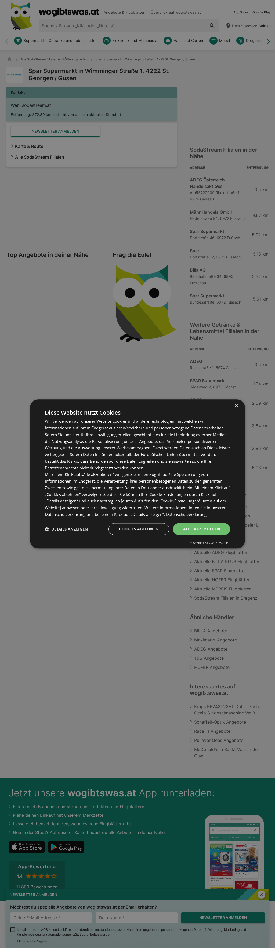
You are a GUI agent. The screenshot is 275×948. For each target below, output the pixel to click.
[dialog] (137, 473)
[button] (66, 529)
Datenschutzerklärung (186, 514)
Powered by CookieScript (210, 543)
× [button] (236, 406)
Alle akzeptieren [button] (201, 528)
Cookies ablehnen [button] (138, 528)
